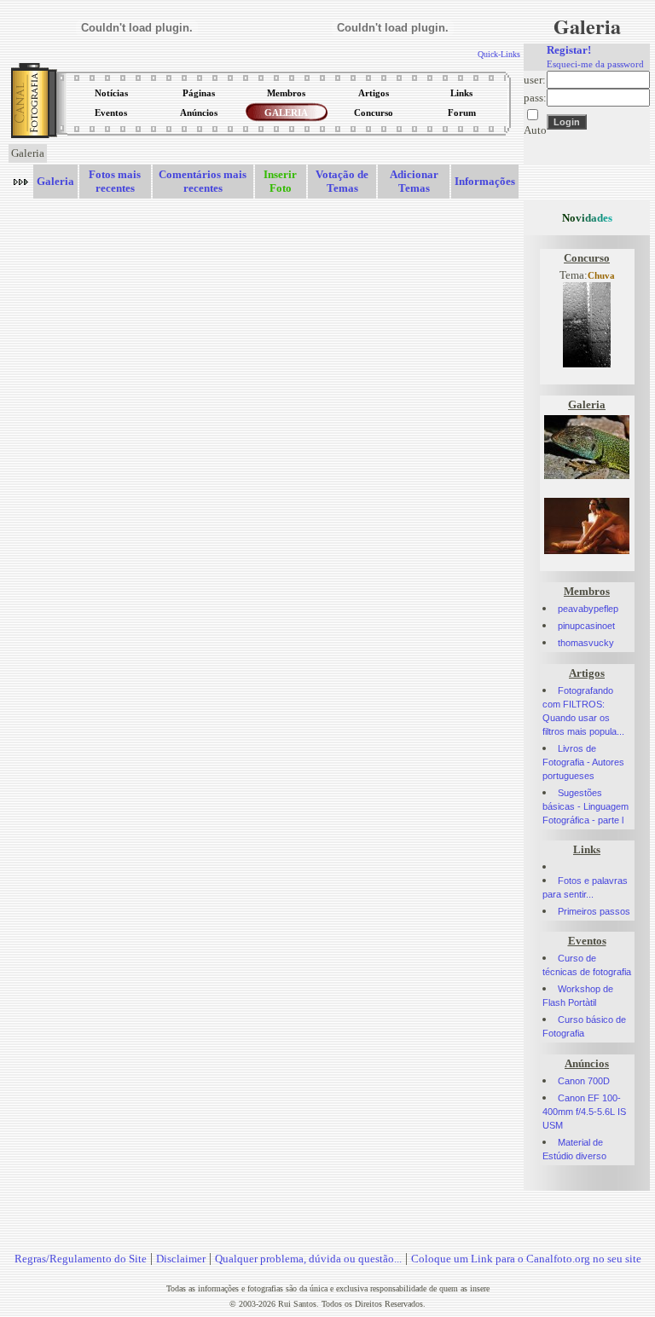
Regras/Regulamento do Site (80, 1258)
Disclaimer (181, 1258)
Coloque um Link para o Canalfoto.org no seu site (526, 1258)
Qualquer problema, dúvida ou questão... (308, 1258)
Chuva (601, 275)
